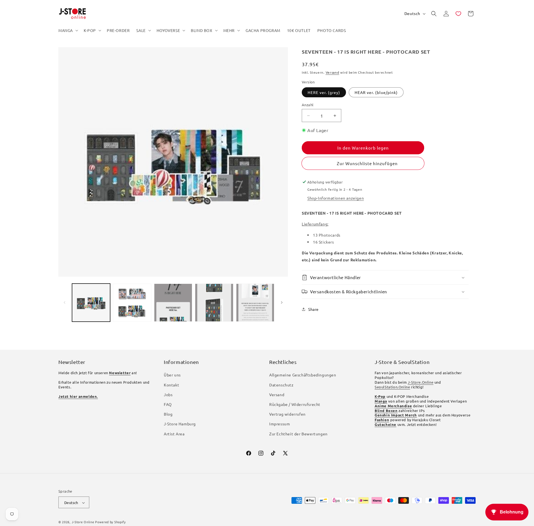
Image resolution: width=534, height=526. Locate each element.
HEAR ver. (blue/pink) (376, 92)
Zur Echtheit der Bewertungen (298, 433)
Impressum (279, 423)
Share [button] (313, 309)
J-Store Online (83, 522)
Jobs (168, 394)
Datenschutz (281, 384)
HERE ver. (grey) (324, 92)
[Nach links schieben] (64, 302)
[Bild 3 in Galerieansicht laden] (173, 303)
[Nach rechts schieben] (282, 302)
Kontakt (171, 384)
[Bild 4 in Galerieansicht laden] (214, 303)
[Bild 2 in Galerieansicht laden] (132, 303)
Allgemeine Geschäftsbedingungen (302, 375)
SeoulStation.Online (392, 386)
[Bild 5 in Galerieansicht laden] (255, 303)
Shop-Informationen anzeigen (335, 197)
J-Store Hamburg (180, 423)
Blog (168, 414)
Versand (332, 72)
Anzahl (307, 104)
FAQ (168, 404)
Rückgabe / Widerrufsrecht (294, 404)
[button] (67, 30)
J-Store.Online (420, 382)
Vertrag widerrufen (287, 414)
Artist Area (174, 433)
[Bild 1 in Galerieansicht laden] (91, 303)
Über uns (172, 375)
